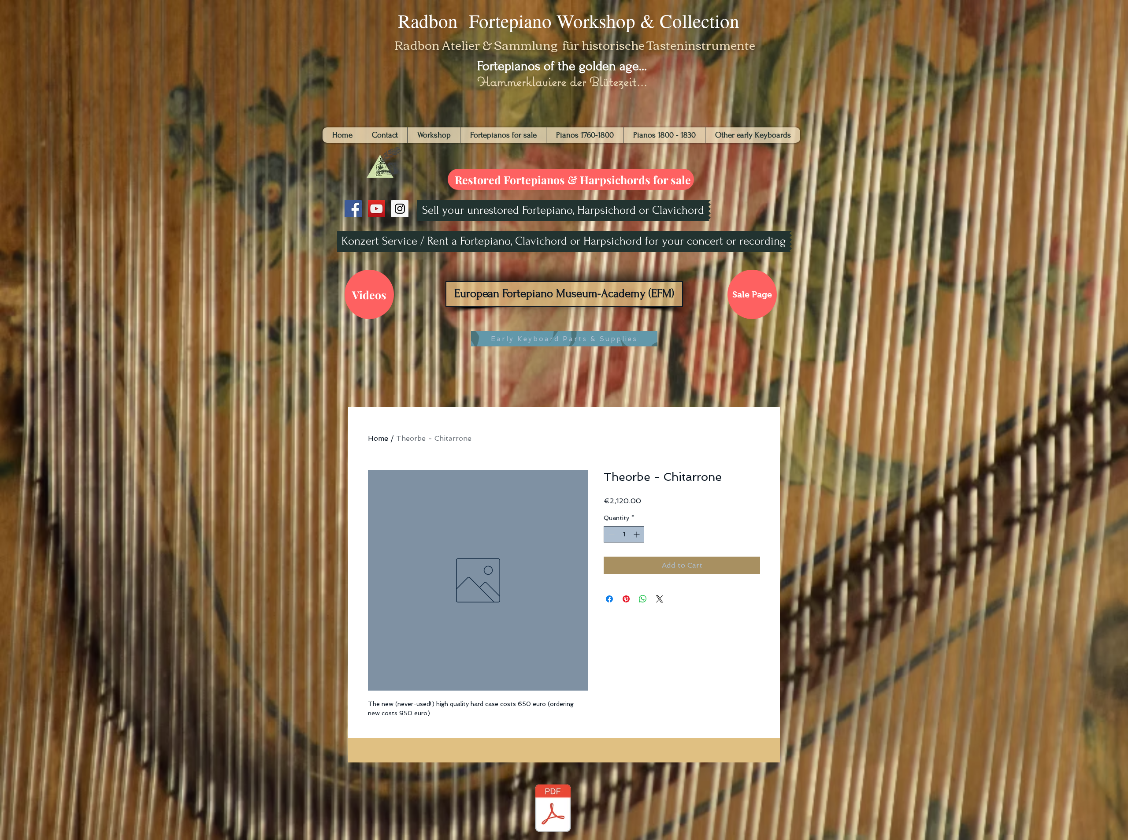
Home (378, 438)
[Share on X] (659, 599)
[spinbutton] (624, 534)
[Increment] (637, 534)
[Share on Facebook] (609, 599)
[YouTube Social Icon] (376, 208)
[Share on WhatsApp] (643, 599)
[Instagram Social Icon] (399, 208)
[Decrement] (610, 534)
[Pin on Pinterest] (626, 599)
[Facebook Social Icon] (353, 208)
